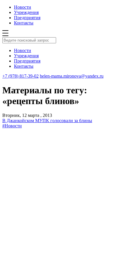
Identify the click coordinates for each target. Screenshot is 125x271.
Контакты (23, 22)
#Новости (12, 125)
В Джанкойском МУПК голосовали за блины (47, 120)
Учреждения (26, 12)
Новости (22, 7)
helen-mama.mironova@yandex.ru (71, 76)
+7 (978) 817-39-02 (20, 76)
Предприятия (27, 17)
